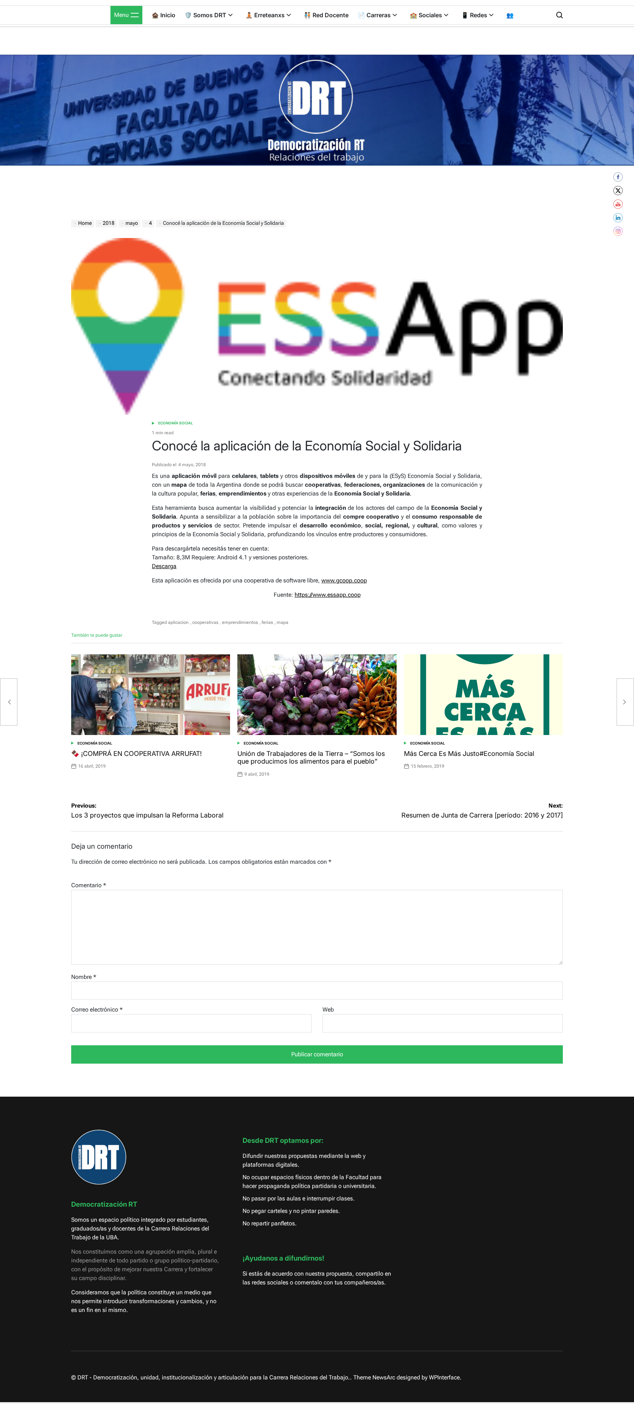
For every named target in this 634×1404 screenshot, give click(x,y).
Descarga (164, 566)
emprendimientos (240, 622)
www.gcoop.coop (344, 580)
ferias (267, 622)
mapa (282, 622)
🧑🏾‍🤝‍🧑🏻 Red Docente (326, 15)
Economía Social (175, 423)
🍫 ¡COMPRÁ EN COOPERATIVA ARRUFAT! (136, 753)
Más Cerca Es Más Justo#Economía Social (469, 753)
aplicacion (178, 622)
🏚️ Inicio (163, 15)
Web (328, 1009)
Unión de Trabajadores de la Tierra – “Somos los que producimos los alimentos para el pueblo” (311, 757)
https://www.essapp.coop (328, 594)
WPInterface (444, 1377)
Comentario (88, 885)
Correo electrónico (97, 1009)
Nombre (83, 976)
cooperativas (205, 622)
